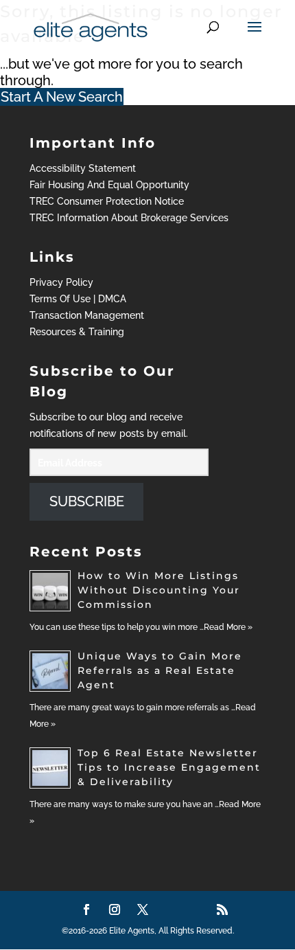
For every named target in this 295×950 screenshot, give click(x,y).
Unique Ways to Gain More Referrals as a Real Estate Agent (160, 670)
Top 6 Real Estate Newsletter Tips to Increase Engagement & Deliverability (169, 767)
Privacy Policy (61, 282)
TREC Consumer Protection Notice (107, 201)
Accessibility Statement (83, 168)
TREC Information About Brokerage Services (129, 217)
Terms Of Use (60, 298)
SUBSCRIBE (86, 501)
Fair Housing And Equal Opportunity (109, 184)
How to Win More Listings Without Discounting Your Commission (159, 590)
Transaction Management (87, 315)
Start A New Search (62, 97)
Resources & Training (77, 331)
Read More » (228, 627)
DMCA (112, 298)
